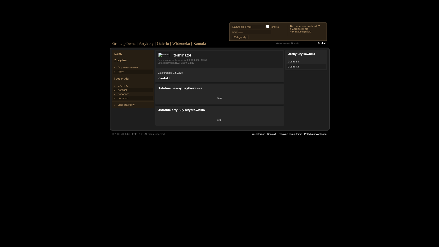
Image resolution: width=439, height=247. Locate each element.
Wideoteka (181, 43)
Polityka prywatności (315, 134)
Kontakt (199, 43)
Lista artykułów (126, 104)
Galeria (163, 43)
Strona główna (124, 43)
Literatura (123, 98)
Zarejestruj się (300, 28)
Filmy (121, 71)
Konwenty (123, 94)
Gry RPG (123, 85)
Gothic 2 (292, 61)
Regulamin (296, 134)
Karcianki (123, 90)
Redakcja (283, 134)
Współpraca (258, 134)
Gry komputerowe (128, 67)
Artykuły (146, 43)
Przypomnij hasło (301, 31)
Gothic (291, 66)
